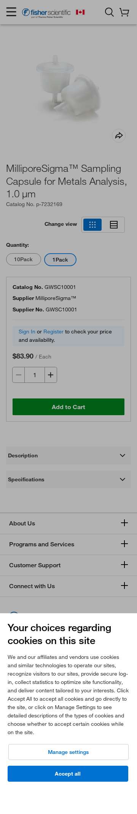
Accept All (68, 773)
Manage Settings (68, 752)
